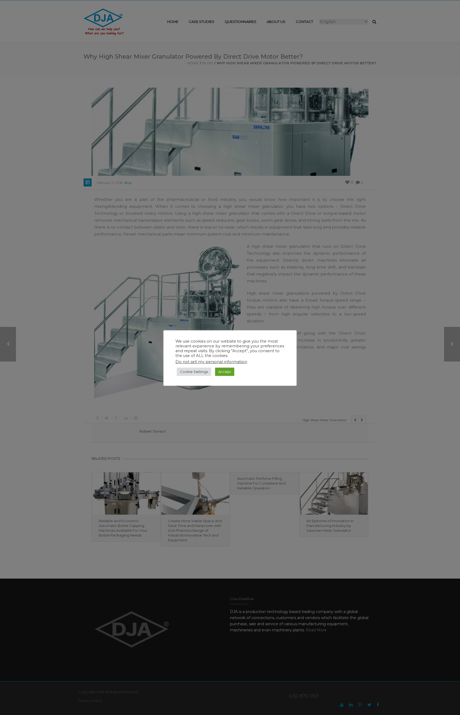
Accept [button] (224, 371)
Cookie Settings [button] (194, 371)
